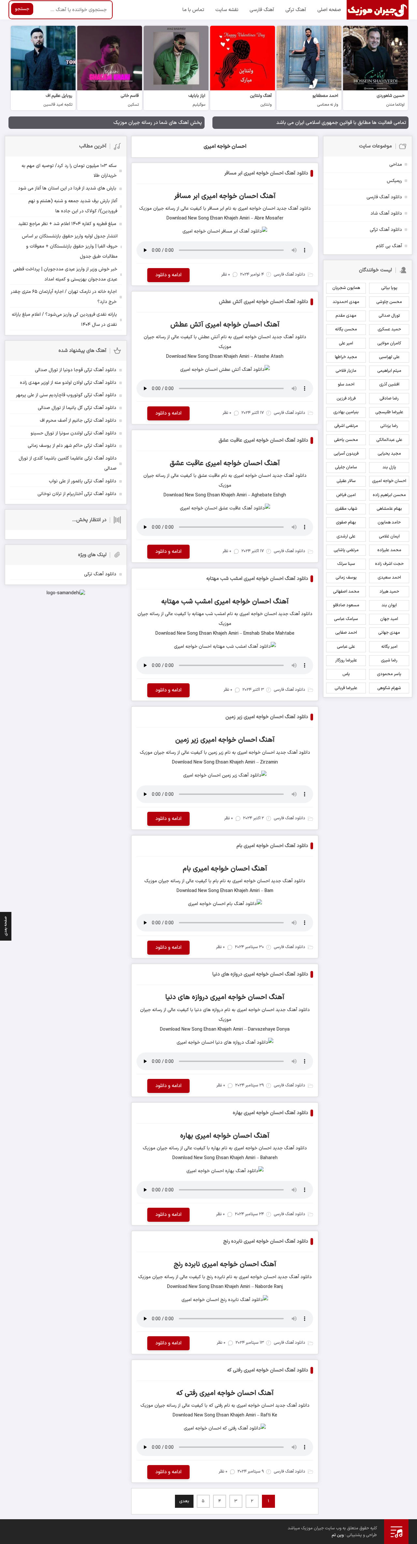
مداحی (395, 164)
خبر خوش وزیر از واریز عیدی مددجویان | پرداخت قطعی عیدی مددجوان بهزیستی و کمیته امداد (65, 274)
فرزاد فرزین (346, 398)
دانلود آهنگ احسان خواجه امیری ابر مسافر (266, 173)
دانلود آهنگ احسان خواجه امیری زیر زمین (266, 717)
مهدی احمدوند (346, 302)
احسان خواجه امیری (225, 146)
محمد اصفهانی (346, 591)
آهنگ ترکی (295, 10)
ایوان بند (389, 605)
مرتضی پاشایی (346, 550)
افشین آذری (389, 384)
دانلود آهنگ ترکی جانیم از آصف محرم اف (78, 420)
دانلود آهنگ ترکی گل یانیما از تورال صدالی (77, 407)
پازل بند (389, 467)
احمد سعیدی (389, 577)
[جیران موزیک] (378, 10)
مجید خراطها (346, 357)
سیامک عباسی (346, 619)
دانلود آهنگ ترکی (386, 229)
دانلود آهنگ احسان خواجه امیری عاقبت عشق (263, 440)
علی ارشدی (346, 536)
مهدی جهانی (389, 632)
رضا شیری (389, 660)
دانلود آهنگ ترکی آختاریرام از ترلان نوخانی (76, 494)
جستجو (22, 9)
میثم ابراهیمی (389, 371)
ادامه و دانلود (168, 275)
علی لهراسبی (389, 357)
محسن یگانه (346, 329)
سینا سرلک (346, 564)
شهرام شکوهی (389, 688)
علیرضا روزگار (346, 660)
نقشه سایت (226, 10)
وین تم (338, 1535)
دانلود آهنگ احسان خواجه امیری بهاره (270, 1113)
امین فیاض (346, 495)
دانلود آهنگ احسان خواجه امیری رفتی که (267, 1370)
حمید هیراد (389, 591)
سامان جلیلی (346, 467)
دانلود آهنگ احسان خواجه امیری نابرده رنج (265, 1241)
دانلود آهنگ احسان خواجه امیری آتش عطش (263, 302)
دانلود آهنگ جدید (293, 208)
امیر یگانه (389, 646)
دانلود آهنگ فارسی (384, 197)
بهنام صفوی (346, 522)
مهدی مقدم (346, 315)
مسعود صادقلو (346, 605)
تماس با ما (193, 10)
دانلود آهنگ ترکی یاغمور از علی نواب (82, 481)
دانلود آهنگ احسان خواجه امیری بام (272, 846)
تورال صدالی (389, 315)
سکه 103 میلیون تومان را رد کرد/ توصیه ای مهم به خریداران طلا (69, 170)
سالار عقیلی (346, 481)
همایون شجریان (346, 288)
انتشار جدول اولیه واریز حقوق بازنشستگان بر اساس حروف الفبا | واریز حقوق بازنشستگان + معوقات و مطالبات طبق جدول (70, 246)
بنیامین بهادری (346, 412)
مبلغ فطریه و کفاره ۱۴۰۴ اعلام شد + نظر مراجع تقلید (67, 223)
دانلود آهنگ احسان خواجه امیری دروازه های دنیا (260, 974)
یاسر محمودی (389, 674)
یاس (346, 674)
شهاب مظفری (346, 509)
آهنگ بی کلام (389, 246)
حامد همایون (389, 522)
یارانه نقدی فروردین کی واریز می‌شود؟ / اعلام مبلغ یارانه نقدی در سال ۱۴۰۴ (64, 319)
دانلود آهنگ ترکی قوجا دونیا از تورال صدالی (75, 370)
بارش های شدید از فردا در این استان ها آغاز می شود (67, 188)
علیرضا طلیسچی (389, 412)
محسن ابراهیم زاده (389, 495)
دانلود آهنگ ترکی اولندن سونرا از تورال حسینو (73, 433)
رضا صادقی (389, 398)
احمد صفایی (346, 632)
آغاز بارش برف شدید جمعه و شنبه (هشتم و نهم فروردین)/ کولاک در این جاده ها (72, 206)
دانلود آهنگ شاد (386, 213)
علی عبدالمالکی (389, 440)
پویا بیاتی (389, 288)
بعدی (184, 1501)
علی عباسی (346, 646)
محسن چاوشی (389, 302)
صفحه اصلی (329, 10)
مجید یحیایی (389, 453)
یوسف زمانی (346, 577)
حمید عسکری (389, 329)
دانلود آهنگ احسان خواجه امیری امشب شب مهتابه (257, 579)
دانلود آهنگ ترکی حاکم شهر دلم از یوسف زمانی (72, 445)
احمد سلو (346, 384)
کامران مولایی (389, 343)
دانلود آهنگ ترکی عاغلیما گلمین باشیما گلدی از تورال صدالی (68, 463)
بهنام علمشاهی (389, 509)
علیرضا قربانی (346, 688)
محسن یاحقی (346, 440)
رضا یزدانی (389, 426)
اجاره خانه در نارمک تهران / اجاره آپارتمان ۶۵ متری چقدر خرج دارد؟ (64, 296)
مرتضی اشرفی (346, 426)
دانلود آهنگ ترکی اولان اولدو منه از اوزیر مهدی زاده (68, 382)
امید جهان (389, 619)
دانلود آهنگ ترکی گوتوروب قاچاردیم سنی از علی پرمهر (66, 395)
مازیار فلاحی (346, 371)
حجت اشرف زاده (389, 564)
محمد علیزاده (389, 550)
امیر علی (346, 343)
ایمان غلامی (389, 536)
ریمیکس (394, 180)
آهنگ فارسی (262, 10)
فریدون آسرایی (346, 453)
